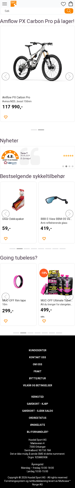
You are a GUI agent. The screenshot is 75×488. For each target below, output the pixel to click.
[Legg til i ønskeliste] (44, 238)
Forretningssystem (14, 481)
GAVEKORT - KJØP (37, 403)
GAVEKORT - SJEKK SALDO (37, 410)
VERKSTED (37, 396)
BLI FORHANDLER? (37, 431)
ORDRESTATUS (37, 417)
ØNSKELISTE (37, 424)
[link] (37, 157)
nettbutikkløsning (38, 481)
